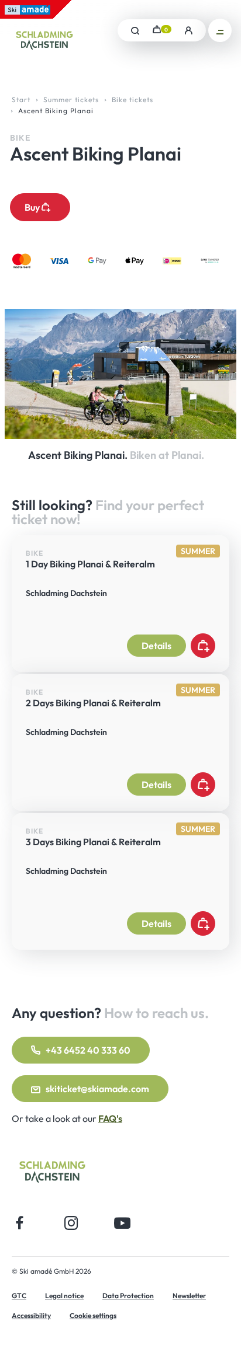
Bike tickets (132, 99)
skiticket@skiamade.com (97, 1088)
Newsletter (189, 1295)
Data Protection (128, 1295)
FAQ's (110, 1118)
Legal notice (64, 1295)
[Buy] (203, 645)
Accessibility (31, 1315)
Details (156, 645)
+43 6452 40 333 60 (88, 1050)
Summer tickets (71, 99)
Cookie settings (93, 1315)
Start (21, 99)
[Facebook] (20, 1222)
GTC (19, 1295)
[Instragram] (71, 1222)
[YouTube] (122, 1222)
